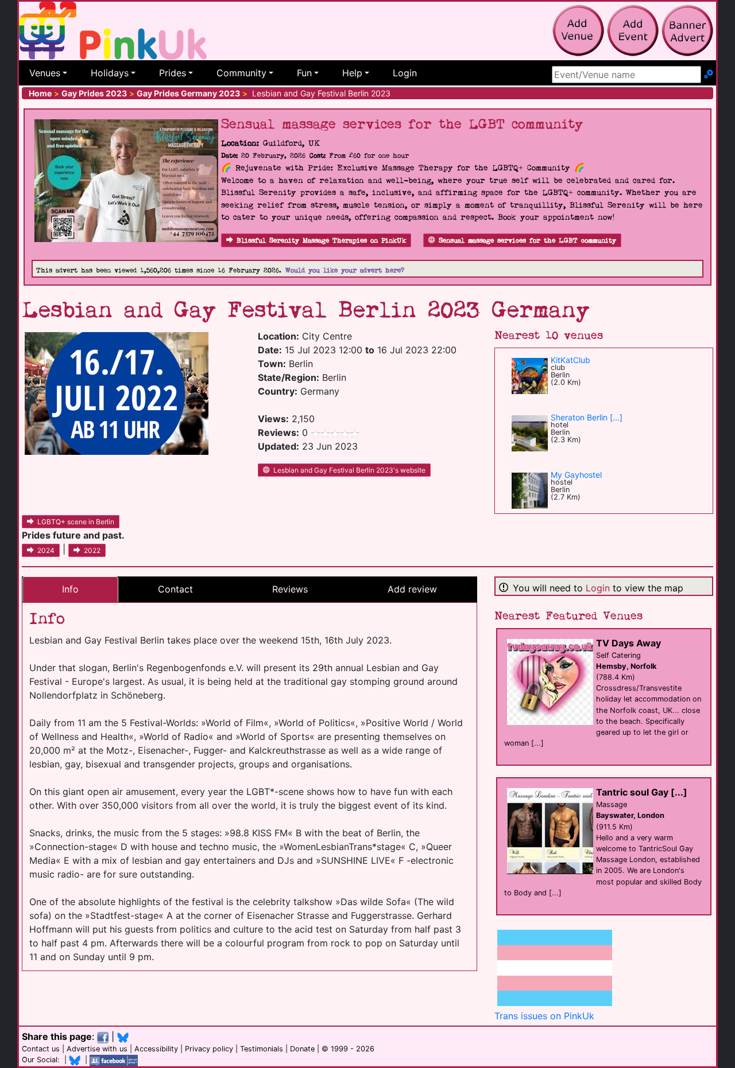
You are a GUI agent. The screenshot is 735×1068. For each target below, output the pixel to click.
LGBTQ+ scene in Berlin (75, 521)
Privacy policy (209, 1048)
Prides (172, 73)
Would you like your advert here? (344, 270)
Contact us (41, 1048)
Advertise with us (97, 1048)
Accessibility (156, 1048)
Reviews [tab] (290, 589)
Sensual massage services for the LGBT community (527, 240)
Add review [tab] (412, 589)
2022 (92, 550)
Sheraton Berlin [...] (586, 417)
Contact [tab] (175, 589)
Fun (304, 73)
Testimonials (261, 1048)
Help (352, 73)
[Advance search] (708, 74)
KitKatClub (570, 360)
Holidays (110, 73)
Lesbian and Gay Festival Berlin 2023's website (349, 470)
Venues (44, 73)
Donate (302, 1048)
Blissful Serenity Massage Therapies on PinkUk (321, 240)
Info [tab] (70, 589)
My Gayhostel (576, 475)
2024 (46, 550)
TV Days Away (628, 643)
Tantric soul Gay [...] (641, 792)
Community (241, 73)
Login (405, 73)
